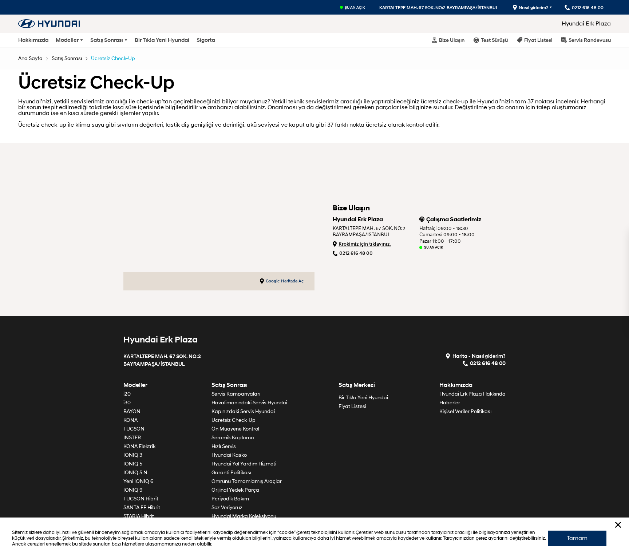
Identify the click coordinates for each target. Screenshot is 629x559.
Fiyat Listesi (538, 40)
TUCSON (134, 429)
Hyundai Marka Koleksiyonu (243, 516)
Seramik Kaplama (232, 438)
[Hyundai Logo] (49, 23)
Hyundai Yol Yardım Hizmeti (243, 464)
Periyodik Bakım (230, 499)
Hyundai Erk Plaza (586, 24)
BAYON (132, 411)
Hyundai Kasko (229, 455)
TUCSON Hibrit (140, 499)
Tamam (577, 538)
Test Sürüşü (494, 40)
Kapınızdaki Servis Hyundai (243, 411)
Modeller (67, 40)
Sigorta (206, 40)
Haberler (449, 403)
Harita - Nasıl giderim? (479, 356)
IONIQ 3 (132, 455)
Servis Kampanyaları (235, 394)
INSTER (132, 438)
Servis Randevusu (590, 40)
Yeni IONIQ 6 (138, 481)
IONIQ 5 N (135, 472)
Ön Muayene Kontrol (235, 429)
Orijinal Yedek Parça (235, 490)
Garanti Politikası (231, 472)
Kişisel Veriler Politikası (465, 411)
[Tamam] (618, 525)
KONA (130, 420)
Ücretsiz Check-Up (113, 58)
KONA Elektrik (139, 446)
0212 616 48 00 (356, 253)
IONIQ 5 (132, 464)
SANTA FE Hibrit (141, 507)
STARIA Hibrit (138, 516)
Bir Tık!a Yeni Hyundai (162, 40)
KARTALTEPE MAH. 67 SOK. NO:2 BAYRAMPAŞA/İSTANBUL (438, 7)
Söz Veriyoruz (226, 507)
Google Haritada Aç (285, 281)
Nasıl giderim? (533, 7)
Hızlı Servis (223, 446)
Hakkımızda (33, 40)
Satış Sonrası (106, 40)
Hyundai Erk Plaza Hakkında (472, 394)
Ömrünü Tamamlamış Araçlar (246, 481)
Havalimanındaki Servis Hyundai (249, 403)
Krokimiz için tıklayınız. (365, 244)
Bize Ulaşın (451, 40)
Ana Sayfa (30, 58)
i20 (127, 394)
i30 (127, 403)
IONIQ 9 (133, 490)
